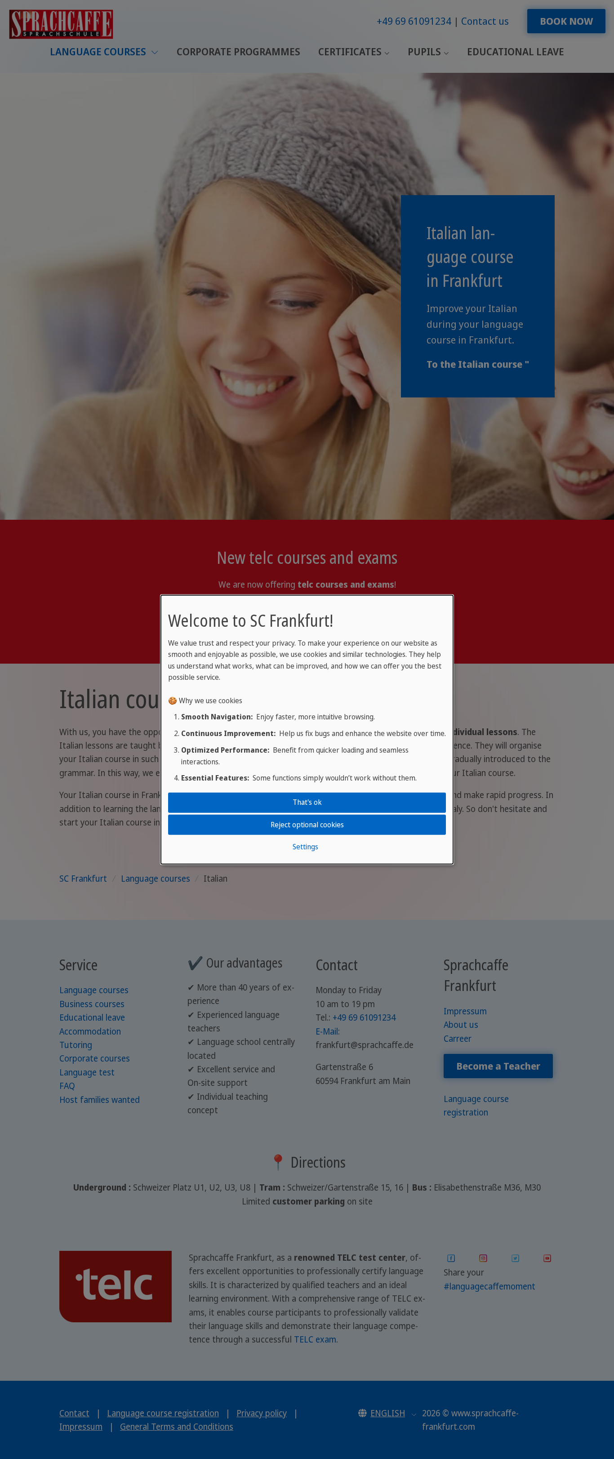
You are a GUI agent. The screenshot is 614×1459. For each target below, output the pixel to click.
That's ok (307, 802)
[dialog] (307, 729)
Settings (305, 847)
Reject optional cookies (307, 824)
